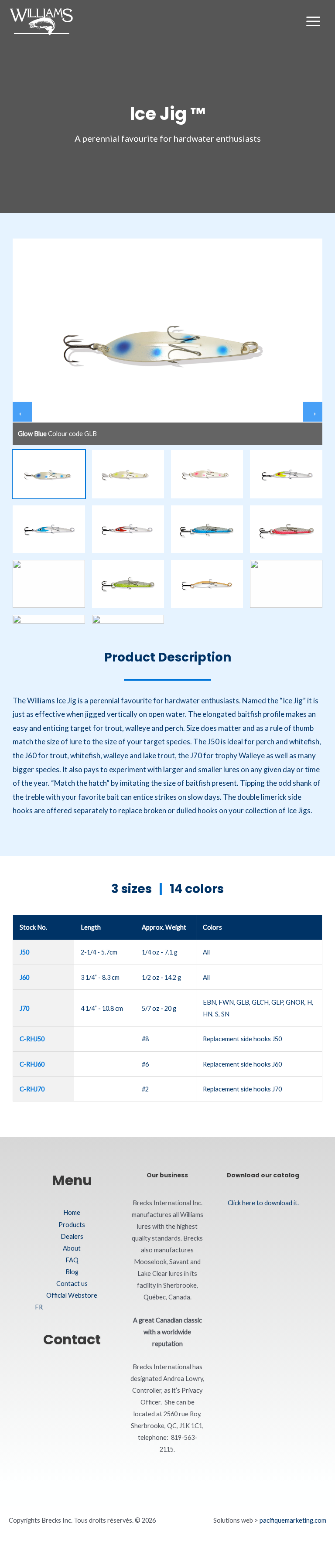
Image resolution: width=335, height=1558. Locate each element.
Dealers (72, 1236)
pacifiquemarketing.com (293, 1520)
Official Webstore (71, 1295)
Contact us (72, 1283)
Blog (72, 1271)
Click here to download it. (263, 1203)
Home (71, 1212)
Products (71, 1224)
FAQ (72, 1260)
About (72, 1248)
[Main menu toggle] (313, 21)
